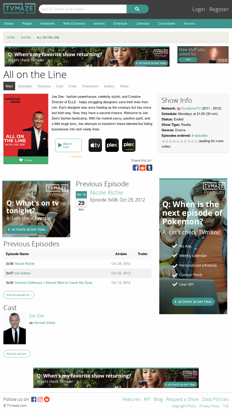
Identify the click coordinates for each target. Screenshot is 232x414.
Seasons (44, 86)
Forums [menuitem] (189, 23)
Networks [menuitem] (48, 23)
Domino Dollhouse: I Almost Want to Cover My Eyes (53, 282)
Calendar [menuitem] (143, 23)
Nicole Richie (106, 192)
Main (9, 86)
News (124, 86)
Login (198, 9)
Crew (73, 86)
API (147, 399)
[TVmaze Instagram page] (40, 399)
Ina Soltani (22, 272)
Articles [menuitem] (99, 23)
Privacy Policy (209, 406)
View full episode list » (18, 295)
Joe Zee (36, 315)
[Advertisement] (87, 56)
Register (219, 9)
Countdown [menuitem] (166, 23)
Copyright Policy (184, 406)
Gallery (109, 86)
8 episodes (200, 135)
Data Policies (215, 399)
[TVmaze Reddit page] (47, 399)
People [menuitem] (27, 23)
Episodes (25, 86)
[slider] (180, 141)
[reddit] (142, 168)
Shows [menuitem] (9, 23)
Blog (158, 399)
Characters (90, 86)
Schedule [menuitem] (120, 23)
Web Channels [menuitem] (74, 23)
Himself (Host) (44, 322)
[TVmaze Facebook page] (33, 399)
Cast (59, 86)
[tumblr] (149, 168)
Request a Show (182, 399)
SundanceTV (191, 108)
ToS (226, 406)
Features (131, 399)
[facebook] (136, 168)
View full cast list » (16, 353)
